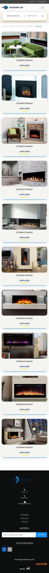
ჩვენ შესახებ (24, 515)
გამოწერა (41, 535)
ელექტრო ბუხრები (24, 60)
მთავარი (5, 26)
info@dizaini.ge (24, 504)
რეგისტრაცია (41, 2)
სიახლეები (24, 518)
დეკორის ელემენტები (25, 26)
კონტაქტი (24, 522)
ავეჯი (13, 26)
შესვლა (31, 2)
